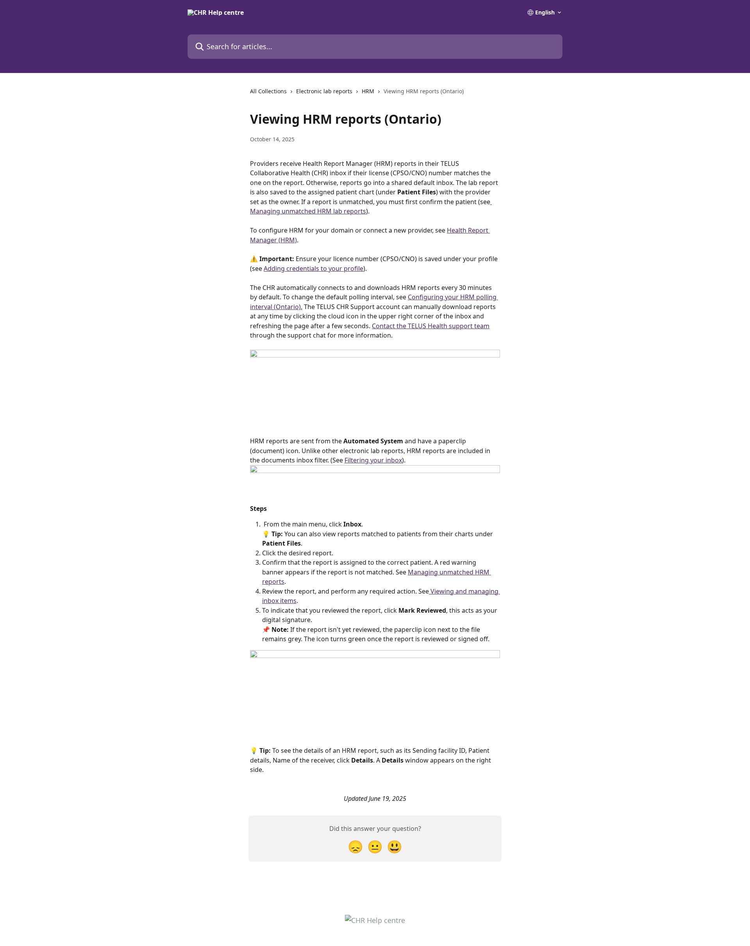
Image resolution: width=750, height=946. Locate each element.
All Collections (268, 91)
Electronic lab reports (324, 91)
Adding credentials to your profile (313, 268)
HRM (368, 91)
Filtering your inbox (373, 460)
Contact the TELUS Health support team (430, 326)
